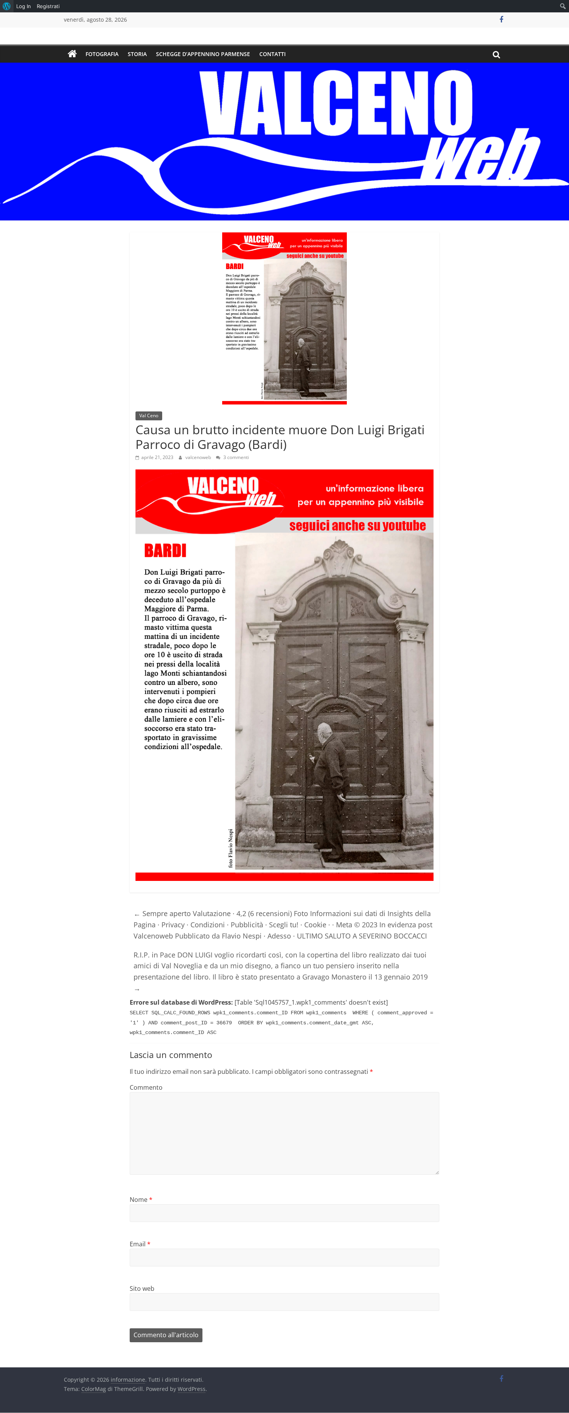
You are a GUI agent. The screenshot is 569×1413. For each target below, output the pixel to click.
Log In (23, 6)
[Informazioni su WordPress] (7, 6)
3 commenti (235, 457)
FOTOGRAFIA (102, 54)
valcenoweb (198, 457)
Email (140, 1244)
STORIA (137, 54)
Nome (141, 1199)
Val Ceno (148, 415)
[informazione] (72, 54)
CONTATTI (272, 54)
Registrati (48, 6)
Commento (146, 1087)
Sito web (142, 1288)
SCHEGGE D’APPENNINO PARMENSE (203, 54)
